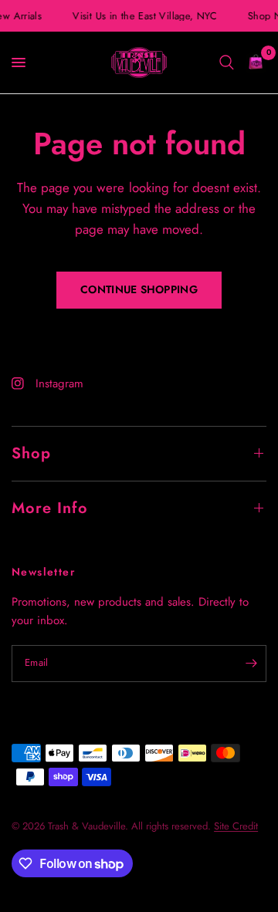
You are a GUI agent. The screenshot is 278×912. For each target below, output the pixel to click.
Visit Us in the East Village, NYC (144, 16)
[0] (252, 62)
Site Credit (236, 826)
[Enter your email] (251, 663)
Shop (31, 453)
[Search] (226, 62)
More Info (50, 508)
